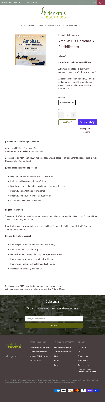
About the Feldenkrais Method (40, 356)
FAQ (79, 352)
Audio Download (67, 102)
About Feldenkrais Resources (40, 347)
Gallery (56, 365)
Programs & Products (55, 26)
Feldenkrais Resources (68, 35)
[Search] (83, 26)
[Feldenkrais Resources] (52, 13)
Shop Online (31, 26)
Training (42, 26)
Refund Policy (83, 361)
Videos (56, 361)
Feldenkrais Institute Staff (62, 352)
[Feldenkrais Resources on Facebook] (7, 357)
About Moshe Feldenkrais (38, 352)
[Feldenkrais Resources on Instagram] (16, 357)
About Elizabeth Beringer (62, 347)
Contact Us (82, 347)
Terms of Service (83, 365)
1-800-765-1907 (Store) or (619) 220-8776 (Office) (19, 2)
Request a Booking (36, 361)
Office (56, 356)
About (22, 26)
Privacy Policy (83, 356)
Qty (60, 110)
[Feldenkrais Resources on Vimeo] (12, 357)
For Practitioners (72, 26)
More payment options (86, 130)
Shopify (72, 383)
